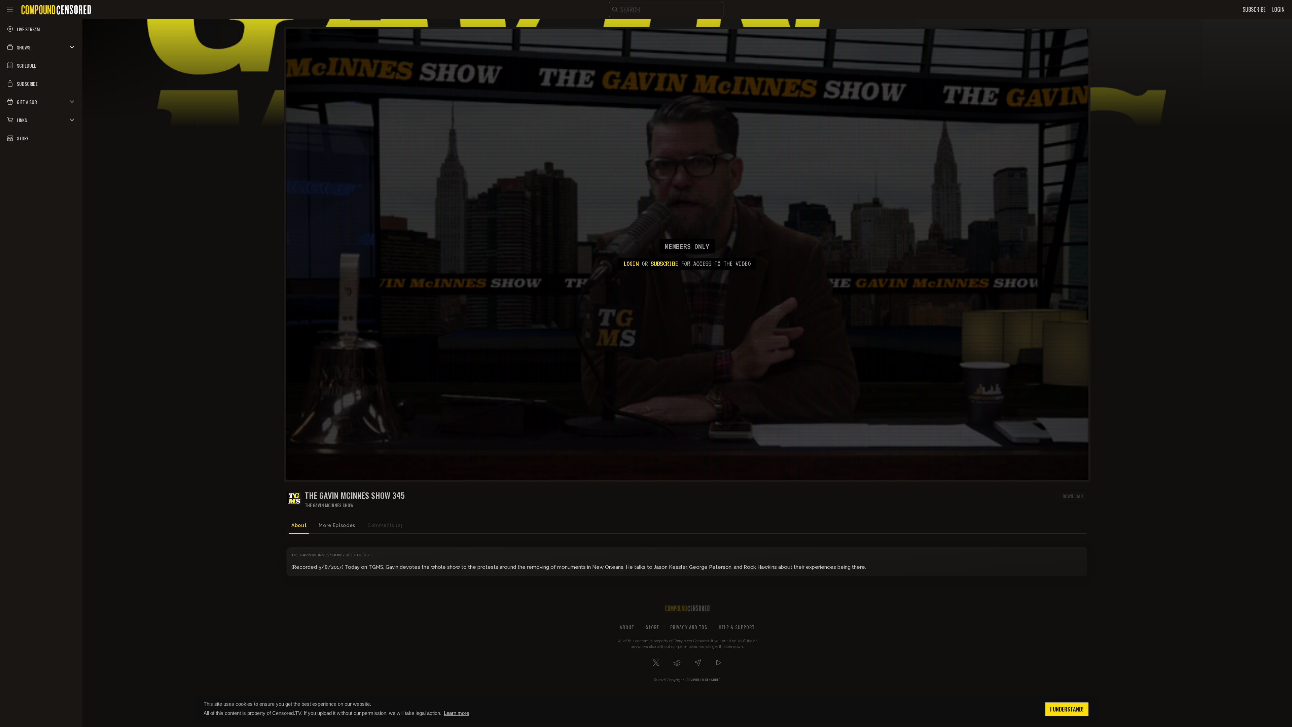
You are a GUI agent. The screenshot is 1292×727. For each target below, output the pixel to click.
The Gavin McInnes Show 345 (355, 495)
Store (652, 626)
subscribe (664, 263)
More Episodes (337, 525)
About (299, 525)
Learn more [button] (456, 713)
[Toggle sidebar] (10, 9)
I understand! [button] (1066, 709)
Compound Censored (703, 679)
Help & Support (737, 626)
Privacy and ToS (688, 626)
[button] (41, 47)
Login (631, 263)
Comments (385, 525)
